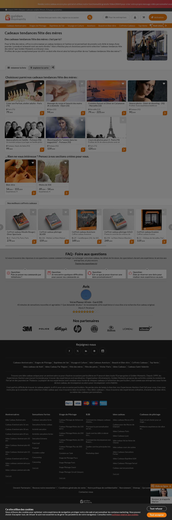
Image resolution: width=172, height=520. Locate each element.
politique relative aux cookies (125, 514)
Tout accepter (157, 515)
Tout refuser (156, 508)
